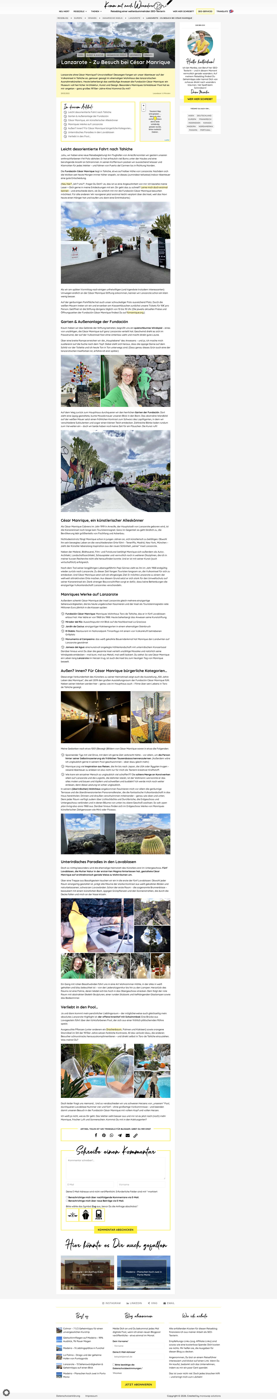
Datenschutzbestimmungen (127, 1368)
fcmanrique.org (135, 312)
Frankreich (205, 119)
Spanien (92, 18)
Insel (81, 55)
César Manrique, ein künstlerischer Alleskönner (93, 120)
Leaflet (166, 140)
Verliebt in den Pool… (79, 136)
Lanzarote (134, 18)
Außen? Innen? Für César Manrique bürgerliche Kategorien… (100, 128)
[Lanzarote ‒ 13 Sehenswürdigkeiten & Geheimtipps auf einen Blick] (59, 1366)
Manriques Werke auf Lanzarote (85, 124)
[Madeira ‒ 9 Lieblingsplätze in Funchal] (59, 1348)
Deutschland (204, 116)
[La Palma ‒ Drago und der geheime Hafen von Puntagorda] (59, 1357)
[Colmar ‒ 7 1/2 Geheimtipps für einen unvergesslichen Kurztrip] (59, 1330)
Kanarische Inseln (112, 18)
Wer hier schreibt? (183, 11)
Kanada (207, 123)
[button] (96, 1135)
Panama (193, 130)
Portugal (205, 130)
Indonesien (194, 123)
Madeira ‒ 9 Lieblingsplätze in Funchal (83, 1348)
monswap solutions (210, 1395)
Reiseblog (63, 18)
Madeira (191, 126)
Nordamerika (206, 126)
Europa (78, 18)
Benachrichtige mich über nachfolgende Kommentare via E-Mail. (103, 1197)
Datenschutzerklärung (68, 1395)
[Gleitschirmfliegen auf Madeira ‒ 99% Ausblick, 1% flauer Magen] (59, 1339)
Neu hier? (64, 11)
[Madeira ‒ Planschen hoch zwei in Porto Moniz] (59, 1375)
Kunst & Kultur (95, 55)
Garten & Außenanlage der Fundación (88, 116)
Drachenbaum (114, 1029)
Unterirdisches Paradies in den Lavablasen (91, 132)
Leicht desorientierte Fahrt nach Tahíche (89, 112)
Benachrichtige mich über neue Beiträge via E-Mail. (96, 1200)
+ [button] (143, 105)
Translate (222, 11)
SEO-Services (205, 11)
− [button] (143, 109)
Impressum (91, 1395)
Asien (191, 116)
